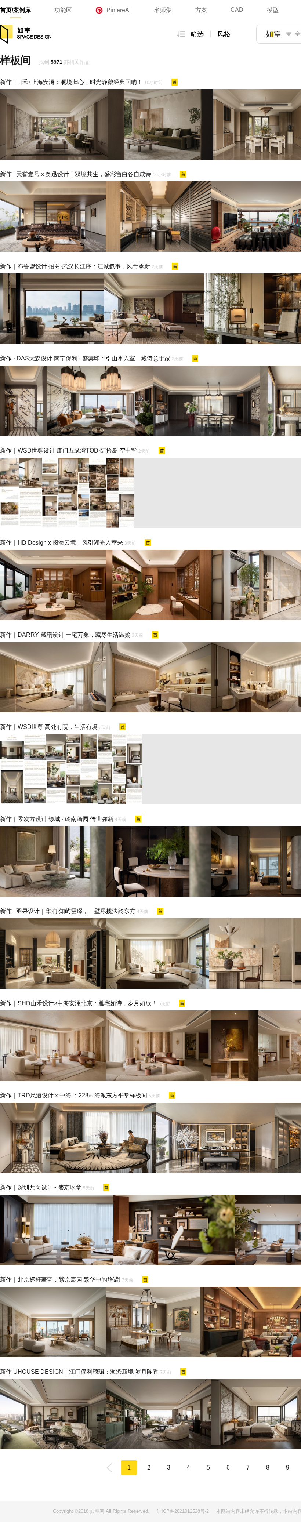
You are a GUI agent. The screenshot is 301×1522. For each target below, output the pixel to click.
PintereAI (118, 10)
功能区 (63, 10)
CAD (237, 10)
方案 (201, 10)
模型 (273, 10)
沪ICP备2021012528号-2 (183, 1511)
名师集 (163, 10)
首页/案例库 (15, 10)
